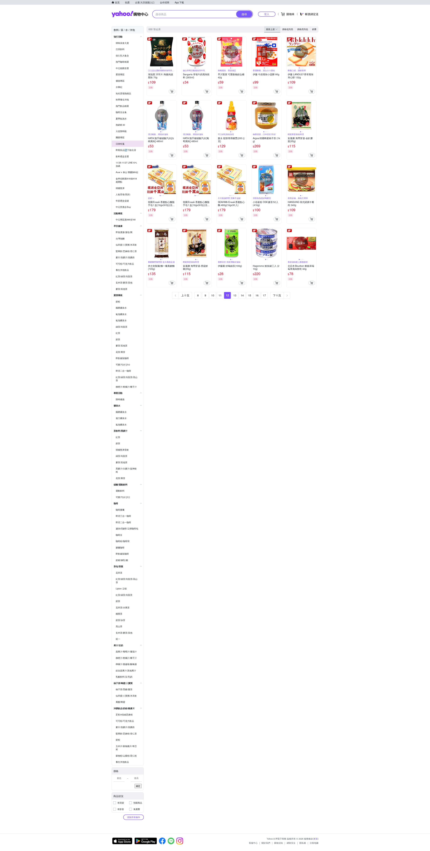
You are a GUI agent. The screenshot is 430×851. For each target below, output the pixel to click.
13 (234, 295)
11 (220, 295)
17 (264, 295)
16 (257, 295)
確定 (138, 785)
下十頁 (277, 295)
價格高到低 (302, 29)
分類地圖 (314, 842)
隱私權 (302, 842)
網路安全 (291, 842)
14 (242, 295)
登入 (266, 14)
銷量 (314, 29)
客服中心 (253, 842)
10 (212, 295)
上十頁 (185, 295)
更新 (315, 838)
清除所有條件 (133, 817)
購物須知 (278, 842)
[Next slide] (174, 52)
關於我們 (266, 842)
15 (249, 295)
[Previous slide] (149, 52)
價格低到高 (287, 29)
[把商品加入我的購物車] (172, 91)
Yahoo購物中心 (130, 14)
